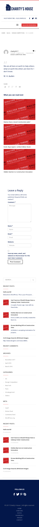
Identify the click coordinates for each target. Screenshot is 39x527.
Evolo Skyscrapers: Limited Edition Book (17, 147)
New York (8, 385)
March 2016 (8, 366)
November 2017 (10, 360)
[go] (33, 280)
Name (10, 226)
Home (3, 33)
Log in (7, 408)
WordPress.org (10, 418)
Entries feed (9, 411)
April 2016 (8, 363)
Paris (24, 54)
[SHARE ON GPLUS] (12, 86)
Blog (8, 33)
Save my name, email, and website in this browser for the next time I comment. (19, 255)
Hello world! (7, 292)
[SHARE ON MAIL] (19, 86)
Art (6, 379)
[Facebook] (29, 18)
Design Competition (18, 33)
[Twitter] (32, 18)
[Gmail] (35, 18)
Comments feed (10, 415)
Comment (12, 202)
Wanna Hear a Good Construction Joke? (17, 122)
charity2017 (14, 51)
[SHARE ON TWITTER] (5, 86)
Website (11, 242)
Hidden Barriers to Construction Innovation (18, 172)
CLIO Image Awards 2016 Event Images (15, 338)
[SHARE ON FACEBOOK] (8, 86)
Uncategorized (9, 392)
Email (10, 234)
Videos (7, 395)
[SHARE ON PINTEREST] (16, 86)
